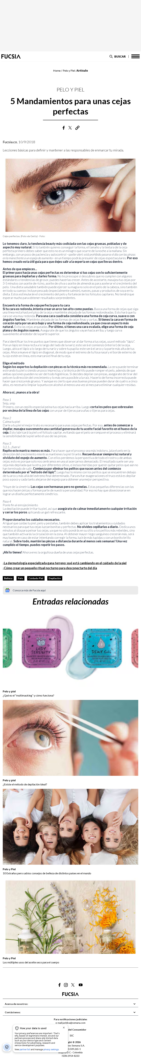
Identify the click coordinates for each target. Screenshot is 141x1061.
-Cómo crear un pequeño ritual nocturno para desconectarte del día (50, 568)
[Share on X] (70, 127)
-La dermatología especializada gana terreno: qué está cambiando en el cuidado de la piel (65, 563)
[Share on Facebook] (64, 128)
